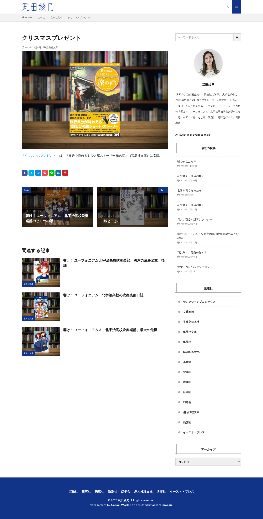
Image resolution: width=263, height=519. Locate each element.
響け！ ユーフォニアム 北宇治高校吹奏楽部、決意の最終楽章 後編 (114, 263)
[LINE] (51, 173)
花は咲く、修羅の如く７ (192, 252)
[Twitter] (31, 173)
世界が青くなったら (189, 190)
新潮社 (187, 392)
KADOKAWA (191, 351)
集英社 (187, 341)
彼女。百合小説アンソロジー (194, 266)
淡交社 (187, 422)
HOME (28, 17)
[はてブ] (38, 173)
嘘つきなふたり (186, 161)
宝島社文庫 (56, 17)
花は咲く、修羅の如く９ (192, 176)
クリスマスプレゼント (79, 17)
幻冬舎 (187, 402)
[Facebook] (25, 173)
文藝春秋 (188, 311)
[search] (237, 37)
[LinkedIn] (58, 173)
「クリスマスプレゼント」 (40, 155)
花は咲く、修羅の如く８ (192, 204)
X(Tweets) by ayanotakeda (192, 134)
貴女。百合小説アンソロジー (194, 219)
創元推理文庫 (191, 412)
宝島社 (41, 17)
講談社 (187, 382)
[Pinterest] (65, 173)
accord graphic (162, 504)
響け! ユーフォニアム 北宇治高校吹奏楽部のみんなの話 (208, 236)
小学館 (187, 362)
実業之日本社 (191, 321)
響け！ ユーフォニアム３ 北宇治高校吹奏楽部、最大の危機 (110, 330)
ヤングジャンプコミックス (199, 301)
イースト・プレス (194, 432)
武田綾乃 (123, 500)
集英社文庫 (190, 331)
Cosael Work (120, 504)
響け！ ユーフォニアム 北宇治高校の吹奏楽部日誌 (103, 295)
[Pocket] (45, 173)
